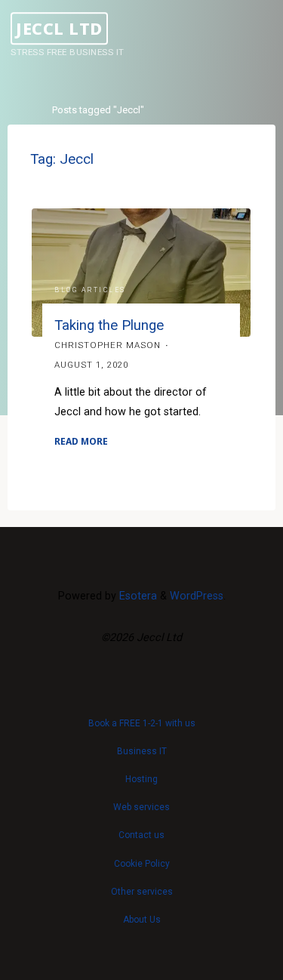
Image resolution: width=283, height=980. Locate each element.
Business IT (142, 751)
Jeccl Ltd (59, 28)
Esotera (136, 596)
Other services (142, 891)
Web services (141, 807)
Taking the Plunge (110, 325)
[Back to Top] (141, 715)
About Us (142, 919)
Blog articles (91, 289)
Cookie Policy (142, 863)
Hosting (141, 779)
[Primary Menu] (263, 36)
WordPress (196, 596)
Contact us (141, 835)
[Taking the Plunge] (141, 272)
